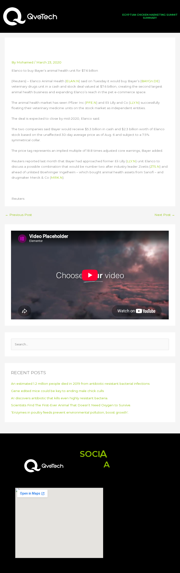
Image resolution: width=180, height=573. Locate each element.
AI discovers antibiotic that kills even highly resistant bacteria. (59, 398)
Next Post (164, 215)
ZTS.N (155, 166)
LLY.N (134, 102)
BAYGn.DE (150, 81)
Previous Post (18, 215)
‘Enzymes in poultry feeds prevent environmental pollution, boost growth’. (70, 412)
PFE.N (91, 102)
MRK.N (57, 177)
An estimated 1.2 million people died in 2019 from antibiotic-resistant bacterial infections (80, 383)
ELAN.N (72, 81)
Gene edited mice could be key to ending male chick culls (57, 391)
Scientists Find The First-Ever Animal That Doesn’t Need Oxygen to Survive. (71, 405)
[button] (90, 16)
